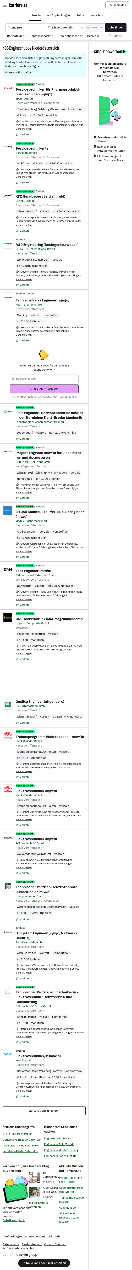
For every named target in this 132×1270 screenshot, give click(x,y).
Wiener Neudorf (27, 211)
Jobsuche (35, 15)
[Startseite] (19, 5)
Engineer (16, 48)
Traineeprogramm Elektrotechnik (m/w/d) (50, 737)
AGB (57, 1236)
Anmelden (119, 5)
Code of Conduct (55, 1244)
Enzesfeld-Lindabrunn (31, 634)
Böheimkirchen (26, 1016)
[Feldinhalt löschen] (42, 27)
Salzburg (44, 109)
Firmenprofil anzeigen (18, 72)
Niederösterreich (45, 48)
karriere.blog (39, 1166)
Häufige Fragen (12, 1236)
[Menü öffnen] (5, 5)
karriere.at (73, 1171)
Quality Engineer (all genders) (40, 702)
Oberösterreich (60, 109)
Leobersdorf (25, 432)
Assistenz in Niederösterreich (21, 1145)
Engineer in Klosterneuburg (61, 1150)
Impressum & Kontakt (38, 1236)
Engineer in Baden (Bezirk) (60, 1156)
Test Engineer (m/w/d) (33, 571)
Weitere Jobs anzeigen (44, 1110)
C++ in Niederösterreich (17, 1133)
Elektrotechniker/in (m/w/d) (38, 1056)
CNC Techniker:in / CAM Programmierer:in (49, 619)
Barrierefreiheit (32, 1244)
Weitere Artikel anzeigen (38, 1205)
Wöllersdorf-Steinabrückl (33, 259)
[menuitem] (19, 36)
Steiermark (24, 1071)
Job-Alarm (80, 15)
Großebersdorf (26, 531)
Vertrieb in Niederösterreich (20, 1151)
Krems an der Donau (30, 751)
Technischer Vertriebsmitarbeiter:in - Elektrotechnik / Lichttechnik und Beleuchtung (47, 997)
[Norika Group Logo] (20, 1255)
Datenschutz (11, 1244)
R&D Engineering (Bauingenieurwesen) (47, 245)
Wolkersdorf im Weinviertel (34, 854)
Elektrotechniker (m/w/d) (36, 791)
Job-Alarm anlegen (46, 388)
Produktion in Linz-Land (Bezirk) (71, 1180)
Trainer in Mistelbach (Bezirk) (72, 1199)
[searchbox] (44, 379)
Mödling (22, 315)
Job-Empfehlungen (58, 15)
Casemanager (68, 1207)
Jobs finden (116, 27)
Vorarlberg (31, 109)
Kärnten (76, 109)
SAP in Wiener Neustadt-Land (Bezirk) (69, 1217)
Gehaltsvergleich (14, 1220)
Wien (20, 906)
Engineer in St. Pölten (57, 1138)
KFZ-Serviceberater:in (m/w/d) (40, 196)
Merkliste (97, 15)
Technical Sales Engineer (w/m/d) (42, 300)
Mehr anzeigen (24, 128)
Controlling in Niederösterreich (22, 1139)
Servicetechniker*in (32, 148)
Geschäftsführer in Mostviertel (71, 1189)
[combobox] (25, 27)
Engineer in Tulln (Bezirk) (59, 1144)
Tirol (20, 109)
